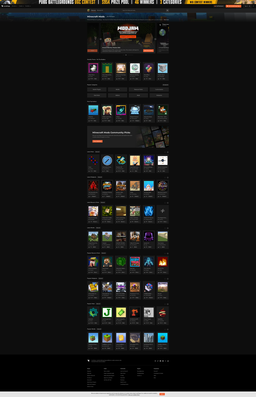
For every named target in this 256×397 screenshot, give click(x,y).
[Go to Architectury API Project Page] (135, 315)
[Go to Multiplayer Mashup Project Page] (107, 189)
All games (89, 371)
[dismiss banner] (254, 2)
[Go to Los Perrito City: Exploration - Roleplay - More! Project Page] (149, 341)
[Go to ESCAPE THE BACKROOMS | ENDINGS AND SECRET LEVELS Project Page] (121, 239)
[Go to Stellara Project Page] (121, 113)
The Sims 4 (89, 377)
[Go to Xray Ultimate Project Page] (149, 265)
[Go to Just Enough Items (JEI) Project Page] (107, 315)
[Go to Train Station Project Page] (163, 239)
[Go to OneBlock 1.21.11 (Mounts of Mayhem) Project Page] (107, 341)
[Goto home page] (5, 6)
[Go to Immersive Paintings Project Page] (121, 71)
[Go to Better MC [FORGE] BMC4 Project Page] (121, 290)
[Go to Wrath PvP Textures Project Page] (149, 214)
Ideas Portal (122, 373)
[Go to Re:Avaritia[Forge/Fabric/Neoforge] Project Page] (149, 163)
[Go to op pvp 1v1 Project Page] (149, 239)
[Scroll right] (168, 152)
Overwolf (156, 371)
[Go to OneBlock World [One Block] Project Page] (163, 341)
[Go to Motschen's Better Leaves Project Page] (121, 265)
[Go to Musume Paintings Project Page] (93, 214)
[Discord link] (163, 361)
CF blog (122, 375)
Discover (93, 10)
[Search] (167, 10)
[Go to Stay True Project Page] (135, 265)
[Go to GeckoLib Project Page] (93, 315)
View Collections (97, 141)
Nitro (155, 377)
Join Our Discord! (124, 371)
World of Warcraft (91, 375)
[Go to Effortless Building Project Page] (135, 71)
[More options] (253, 6)
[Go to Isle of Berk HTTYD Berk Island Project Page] (135, 341)
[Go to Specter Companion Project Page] (163, 163)
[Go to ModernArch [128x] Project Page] (107, 214)
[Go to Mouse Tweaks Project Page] (149, 315)
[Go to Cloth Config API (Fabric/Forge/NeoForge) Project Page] (121, 315)
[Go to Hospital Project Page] (107, 239)
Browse (14, 6)
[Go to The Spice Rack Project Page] (149, 189)
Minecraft (89, 373)
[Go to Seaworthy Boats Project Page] (149, 113)
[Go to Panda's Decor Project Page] (163, 71)
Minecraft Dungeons (91, 384)
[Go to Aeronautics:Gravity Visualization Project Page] (107, 163)
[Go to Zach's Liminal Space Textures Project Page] (121, 214)
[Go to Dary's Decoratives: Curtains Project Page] (107, 71)
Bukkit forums (123, 382)
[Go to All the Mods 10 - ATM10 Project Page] (93, 290)
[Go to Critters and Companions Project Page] (107, 113)
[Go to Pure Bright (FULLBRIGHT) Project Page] (163, 214)
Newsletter (122, 377)
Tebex (155, 375)
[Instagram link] (155, 361)
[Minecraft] (88, 10)
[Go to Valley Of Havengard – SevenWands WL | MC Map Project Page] (135, 239)
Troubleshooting (140, 373)
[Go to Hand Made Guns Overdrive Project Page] (135, 163)
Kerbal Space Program (91, 382)
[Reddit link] (168, 361)
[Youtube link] (160, 361)
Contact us (139, 375)
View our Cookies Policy (134, 394)
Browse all (165, 84)
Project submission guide (109, 373)
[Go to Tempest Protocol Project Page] (135, 113)
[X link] (165, 361)
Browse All (100, 10)
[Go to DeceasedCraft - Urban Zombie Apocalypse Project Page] (107, 290)
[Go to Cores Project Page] (93, 163)
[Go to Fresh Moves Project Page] (107, 265)
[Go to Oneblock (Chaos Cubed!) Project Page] (93, 341)
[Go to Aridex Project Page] (135, 189)
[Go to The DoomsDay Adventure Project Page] (93, 189)
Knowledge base (140, 371)
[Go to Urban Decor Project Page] (93, 71)
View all (97, 151)
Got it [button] (162, 394)
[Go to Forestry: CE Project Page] (121, 163)
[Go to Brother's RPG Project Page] (121, 189)
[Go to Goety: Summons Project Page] (135, 214)
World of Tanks (90, 386)
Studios (27, 6)
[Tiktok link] (158, 361)
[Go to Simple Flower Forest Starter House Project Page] (93, 239)
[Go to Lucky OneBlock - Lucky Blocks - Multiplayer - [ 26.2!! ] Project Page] (121, 341)
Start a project (107, 371)
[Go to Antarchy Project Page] (93, 113)
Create (20, 6)
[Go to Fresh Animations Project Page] (93, 265)
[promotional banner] (128, 2)
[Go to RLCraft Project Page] (163, 290)
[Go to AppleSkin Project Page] (163, 315)
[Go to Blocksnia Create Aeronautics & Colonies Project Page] (163, 189)
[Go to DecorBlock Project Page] (149, 71)
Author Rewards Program (109, 375)
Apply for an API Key (108, 377)
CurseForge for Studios (158, 373)
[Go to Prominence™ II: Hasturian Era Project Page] (135, 290)
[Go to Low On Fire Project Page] (163, 265)
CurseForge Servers (124, 384)
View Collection (145, 50)
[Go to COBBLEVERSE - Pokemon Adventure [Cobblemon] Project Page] (149, 290)
